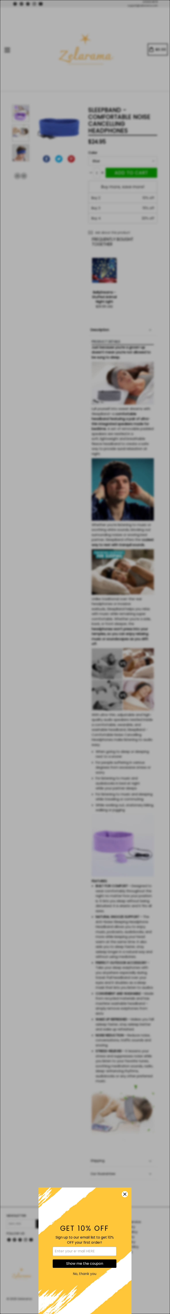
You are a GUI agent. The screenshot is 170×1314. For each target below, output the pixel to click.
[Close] (125, 1194)
